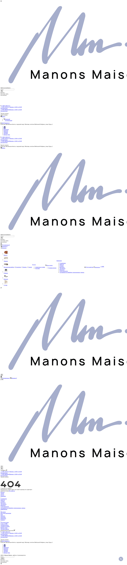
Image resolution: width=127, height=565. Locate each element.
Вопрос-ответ (4, 527)
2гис (5, 126)
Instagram (6, 130)
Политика (3, 517)
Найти (2, 558)
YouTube (6, 133)
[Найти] (2, 91)
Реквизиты (3, 518)
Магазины (3, 512)
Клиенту (3, 519)
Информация (4, 509)
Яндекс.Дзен (7, 134)
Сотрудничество (5, 506)
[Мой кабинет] (1, 376)
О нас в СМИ (4, 523)
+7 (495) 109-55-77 (5, 105)
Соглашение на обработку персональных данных (13, 508)
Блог (2, 514)
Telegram (6, 132)
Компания (3, 496)
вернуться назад (5, 490)
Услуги (2, 494)
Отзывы (3, 501)
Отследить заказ (5, 522)
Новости (3, 500)
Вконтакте (6, 129)
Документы (3, 504)
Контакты (3, 502)
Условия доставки (5, 526)
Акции (2, 493)
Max (5, 128)
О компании (4, 498)
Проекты (3, 516)
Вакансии (3, 505)
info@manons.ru (5, 123)
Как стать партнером (6, 513)
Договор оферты (5, 529)
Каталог (3, 492)
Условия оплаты (5, 525)
